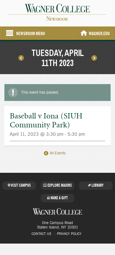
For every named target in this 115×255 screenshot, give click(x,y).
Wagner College (57, 211)
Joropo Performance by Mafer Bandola (21, 58)
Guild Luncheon (94, 58)
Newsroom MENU (30, 34)
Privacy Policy (69, 233)
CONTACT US (41, 233)
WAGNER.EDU (99, 34)
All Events (57, 153)
